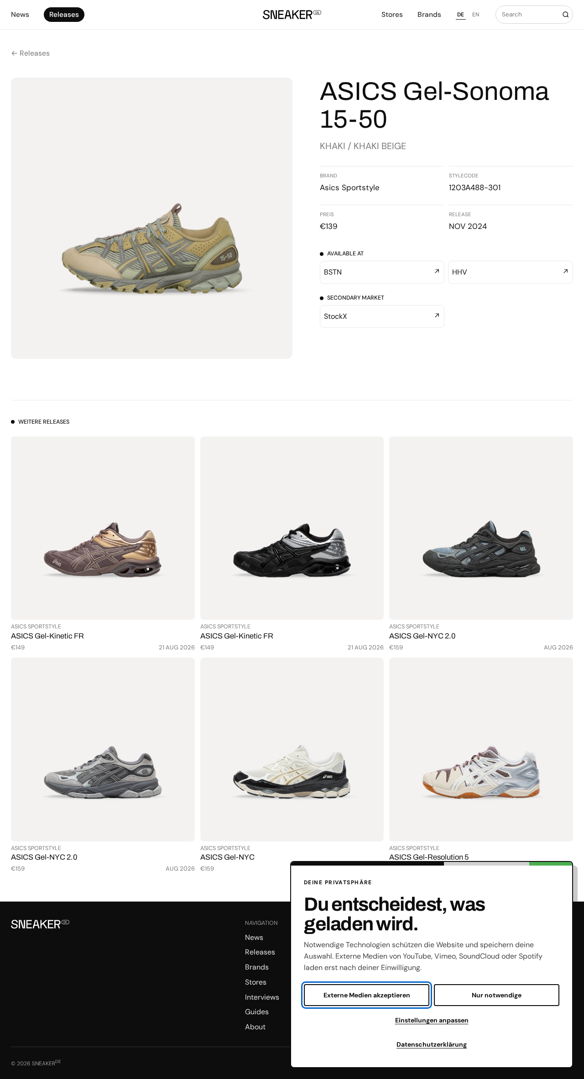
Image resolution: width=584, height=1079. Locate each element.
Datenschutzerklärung (431, 1044)
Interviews (262, 997)
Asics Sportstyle (350, 187)
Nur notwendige (496, 995)
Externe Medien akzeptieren (366, 995)
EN (476, 14)
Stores (392, 14)
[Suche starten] (565, 14)
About (255, 1027)
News (20, 14)
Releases (64, 14)
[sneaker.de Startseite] (292, 14)
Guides (257, 1012)
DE (460, 14)
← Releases (30, 53)
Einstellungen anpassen (432, 1020)
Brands (429, 14)
